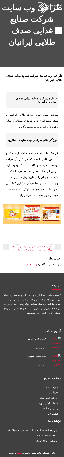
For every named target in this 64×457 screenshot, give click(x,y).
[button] (6, 214)
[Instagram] (5, 20)
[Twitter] (49, 322)
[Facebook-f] (57, 322)
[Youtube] (41, 322)
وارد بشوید (31, 264)
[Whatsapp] (34, 322)
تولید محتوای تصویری (37, 356)
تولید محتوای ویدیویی (37, 339)
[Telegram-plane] (26, 322)
